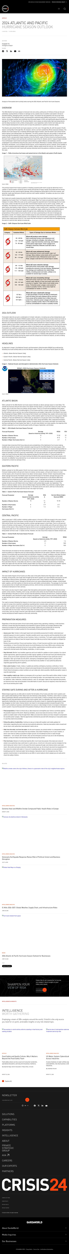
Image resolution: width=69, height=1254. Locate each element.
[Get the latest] (45, 990)
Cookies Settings (6, 1197)
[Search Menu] (64, 8)
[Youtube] (46, 1106)
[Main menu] (59, 8)
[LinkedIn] (42, 1106)
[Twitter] (39, 1106)
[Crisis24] (5, 8)
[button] (34, 1241)
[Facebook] (35, 1106)
